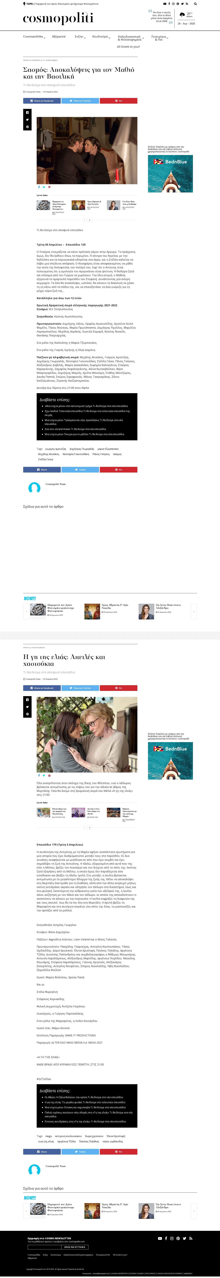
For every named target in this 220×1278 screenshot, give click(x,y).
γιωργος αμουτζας (55, 449)
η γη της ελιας (46, 1141)
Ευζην (79, 36)
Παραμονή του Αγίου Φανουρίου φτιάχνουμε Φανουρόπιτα (66, 3)
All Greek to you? (128, 47)
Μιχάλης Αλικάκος (48, 454)
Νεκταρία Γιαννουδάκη (76, 454)
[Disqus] (80, 551)
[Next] (90, 220)
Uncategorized (38, 647)
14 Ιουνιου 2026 (59, 817)
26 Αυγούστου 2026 (56, 1214)
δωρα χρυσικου (94, 1136)
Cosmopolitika (33, 36)
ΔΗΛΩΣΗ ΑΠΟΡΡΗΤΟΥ (119, 1273)
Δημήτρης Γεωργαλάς (82, 449)
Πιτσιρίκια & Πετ (159, 38)
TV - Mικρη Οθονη (50, 60)
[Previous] (84, 220)
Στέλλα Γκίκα (45, 459)
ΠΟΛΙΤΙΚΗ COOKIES (136, 1273)
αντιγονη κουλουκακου (68, 1136)
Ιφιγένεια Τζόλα (66, 1141)
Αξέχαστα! (59, 36)
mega (48, 1136)
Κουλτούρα (100, 36)
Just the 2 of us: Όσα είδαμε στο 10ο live (93, 811)
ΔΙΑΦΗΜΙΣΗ (188, 1273)
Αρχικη (26, 60)
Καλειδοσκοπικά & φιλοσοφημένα (78, 1255)
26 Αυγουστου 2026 (56, 615)
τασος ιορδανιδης (113, 1141)
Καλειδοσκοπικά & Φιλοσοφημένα (129, 38)
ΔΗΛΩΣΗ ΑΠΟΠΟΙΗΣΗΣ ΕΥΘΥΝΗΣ (169, 1273)
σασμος (117, 454)
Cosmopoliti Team (32, 92)
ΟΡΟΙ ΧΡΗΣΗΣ (150, 1273)
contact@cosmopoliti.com (101, 1273)
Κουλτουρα (36, 60)
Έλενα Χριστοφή (116, 1136)
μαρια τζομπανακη (108, 449)
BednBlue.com (155, 149)
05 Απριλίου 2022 (50, 92)
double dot (80, 1269)
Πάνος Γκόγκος (101, 454)
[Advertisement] (170, 120)
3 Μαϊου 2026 (93, 817)
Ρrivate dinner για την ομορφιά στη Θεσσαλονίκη (59, 811)
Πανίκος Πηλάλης (89, 1141)
